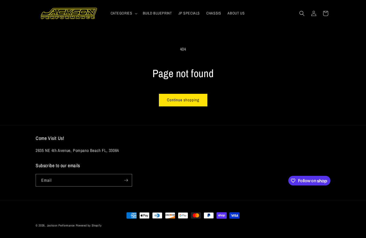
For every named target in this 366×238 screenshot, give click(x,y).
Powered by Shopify (89, 225)
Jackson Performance (61, 225)
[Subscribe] (126, 180)
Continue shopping (183, 100)
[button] (123, 13)
